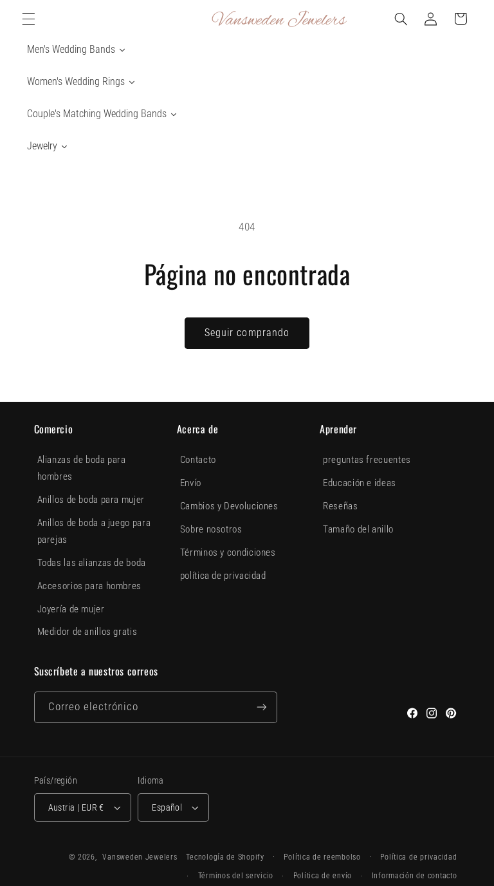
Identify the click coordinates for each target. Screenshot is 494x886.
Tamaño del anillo (358, 529)
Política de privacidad (418, 857)
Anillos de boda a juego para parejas (94, 531)
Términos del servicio (235, 875)
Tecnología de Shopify (225, 857)
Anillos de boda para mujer (91, 499)
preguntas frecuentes (367, 460)
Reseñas (340, 506)
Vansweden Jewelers (139, 857)
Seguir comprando (247, 332)
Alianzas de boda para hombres (81, 468)
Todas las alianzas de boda (91, 563)
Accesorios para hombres (89, 586)
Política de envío (322, 875)
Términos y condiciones (228, 552)
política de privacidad (223, 575)
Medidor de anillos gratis (87, 631)
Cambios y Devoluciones (229, 506)
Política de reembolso (322, 857)
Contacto (198, 460)
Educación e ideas (359, 483)
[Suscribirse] (261, 707)
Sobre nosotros (211, 529)
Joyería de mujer (71, 609)
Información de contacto (414, 875)
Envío (190, 483)
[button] (28, 18)
